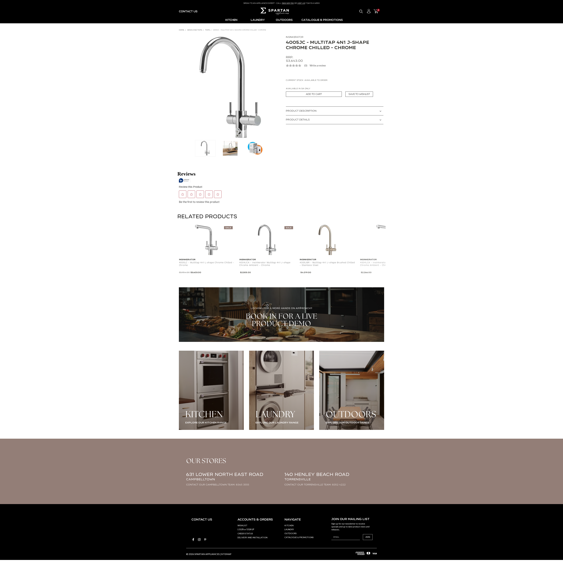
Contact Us (188, 11)
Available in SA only (298, 88)
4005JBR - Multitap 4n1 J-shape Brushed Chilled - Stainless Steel (327, 264)
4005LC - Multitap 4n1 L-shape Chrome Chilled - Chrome (206, 264)
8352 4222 (339, 484)
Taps (207, 30)
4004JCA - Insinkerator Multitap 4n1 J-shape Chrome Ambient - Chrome (264, 264)
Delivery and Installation (252, 537)
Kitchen (231, 19)
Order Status (245, 533)
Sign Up (250, 529)
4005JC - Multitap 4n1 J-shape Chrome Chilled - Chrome (239, 30)
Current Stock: (307, 80)
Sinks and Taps (194, 30)
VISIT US (301, 3)
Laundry (258, 19)
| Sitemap (225, 554)
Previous (182, 87)
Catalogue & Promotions (322, 19)
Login (241, 529)
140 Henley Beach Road (316, 476)
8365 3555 (242, 484)
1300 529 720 (288, 3)
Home (181, 30)
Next (278, 87)
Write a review (318, 65)
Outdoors (284, 19)
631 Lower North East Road (224, 476)
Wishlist (242, 525)
